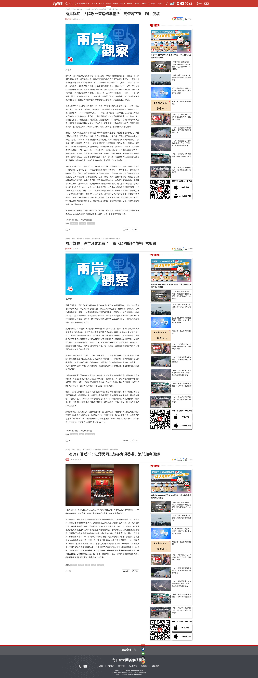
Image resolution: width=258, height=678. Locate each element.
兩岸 (67, 459)
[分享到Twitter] (143, 657)
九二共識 (82, 223)
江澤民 (81, 565)
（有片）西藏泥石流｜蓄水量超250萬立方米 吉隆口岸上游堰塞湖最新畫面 (181, 143)
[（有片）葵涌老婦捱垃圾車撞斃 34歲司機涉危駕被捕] (161, 158)
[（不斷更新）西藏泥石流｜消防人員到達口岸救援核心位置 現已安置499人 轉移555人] (161, 66)
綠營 (81, 434)
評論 (108, 3)
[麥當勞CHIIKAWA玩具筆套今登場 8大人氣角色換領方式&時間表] (171, 41)
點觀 (115, 3)
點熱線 (101, 666)
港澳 (94, 565)
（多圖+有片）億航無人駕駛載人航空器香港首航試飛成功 (181, 77)
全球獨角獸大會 (83, 3)
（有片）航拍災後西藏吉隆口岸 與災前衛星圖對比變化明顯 (181, 170)
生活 (122, 3)
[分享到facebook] (143, 649)
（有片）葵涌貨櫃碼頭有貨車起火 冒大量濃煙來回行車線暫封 (181, 130)
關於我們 (121, 666)
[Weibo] (190, 3)
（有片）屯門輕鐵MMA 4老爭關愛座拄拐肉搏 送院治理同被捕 (181, 117)
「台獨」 (91, 223)
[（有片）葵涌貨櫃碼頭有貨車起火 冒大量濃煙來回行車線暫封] (161, 132)
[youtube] (181, 3)
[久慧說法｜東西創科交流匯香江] (161, 105)
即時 (93, 3)
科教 (143, 3)
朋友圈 (151, 3)
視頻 (100, 3)
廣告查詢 (111, 666)
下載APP (206, 3)
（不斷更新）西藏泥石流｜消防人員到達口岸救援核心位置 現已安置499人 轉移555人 (181, 65)
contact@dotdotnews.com (137, 670)
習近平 (74, 565)
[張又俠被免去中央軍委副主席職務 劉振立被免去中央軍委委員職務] (161, 92)
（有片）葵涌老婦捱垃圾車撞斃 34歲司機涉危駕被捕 (181, 155)
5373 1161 (122, 670)
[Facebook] (177, 3)
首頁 (70, 3)
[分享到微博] (143, 662)
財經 (129, 3)
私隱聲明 (144, 666)
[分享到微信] (143, 653)
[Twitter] (186, 3)
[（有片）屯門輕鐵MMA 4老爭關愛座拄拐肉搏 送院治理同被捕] (161, 118)
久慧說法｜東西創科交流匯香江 (181, 103)
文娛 (136, 3)
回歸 (87, 565)
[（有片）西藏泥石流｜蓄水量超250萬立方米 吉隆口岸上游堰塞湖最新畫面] (161, 145)
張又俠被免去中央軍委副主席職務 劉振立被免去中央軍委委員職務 (181, 90)
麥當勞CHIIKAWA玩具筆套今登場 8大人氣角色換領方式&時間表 (171, 56)
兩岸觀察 (69, 19)
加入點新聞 (133, 666)
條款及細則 (155, 666)
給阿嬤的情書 (90, 434)
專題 (159, 3)
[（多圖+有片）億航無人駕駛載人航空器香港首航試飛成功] (161, 79)
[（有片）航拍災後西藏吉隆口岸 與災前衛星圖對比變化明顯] (160, 172)
